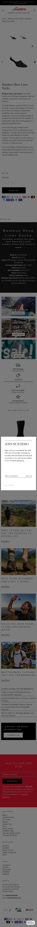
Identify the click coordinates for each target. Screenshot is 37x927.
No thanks (9, 485)
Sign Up (29, 476)
